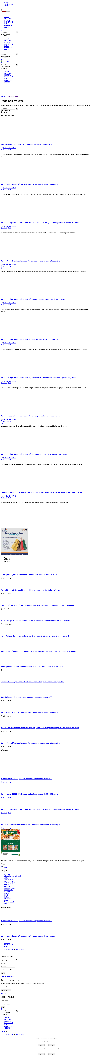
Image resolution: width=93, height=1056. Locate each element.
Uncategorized (9, 902)
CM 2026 (7, 886)
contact (6, 6)
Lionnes (6, 893)
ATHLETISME (8, 879)
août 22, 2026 (6, 266)
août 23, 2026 (6, 228)
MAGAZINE (8, 18)
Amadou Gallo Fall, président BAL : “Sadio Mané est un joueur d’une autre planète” (32, 682)
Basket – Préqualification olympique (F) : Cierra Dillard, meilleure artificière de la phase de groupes (38, 378)
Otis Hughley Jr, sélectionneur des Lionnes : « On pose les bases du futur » (29, 575)
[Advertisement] (22, 92)
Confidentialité (9, 4)
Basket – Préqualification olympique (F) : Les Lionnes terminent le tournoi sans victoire (34, 454)
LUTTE (6, 24)
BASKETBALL (8, 22)
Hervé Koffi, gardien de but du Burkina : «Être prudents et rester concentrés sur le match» (35, 621)
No (52, 1045)
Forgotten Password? (8, 976)
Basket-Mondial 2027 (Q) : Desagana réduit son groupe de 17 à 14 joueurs (29, 184)
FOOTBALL (7, 20)
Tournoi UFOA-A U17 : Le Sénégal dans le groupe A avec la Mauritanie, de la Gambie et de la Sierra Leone (41, 492)
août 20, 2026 (6, 498)
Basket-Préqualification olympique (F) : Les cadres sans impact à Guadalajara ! (31, 261)
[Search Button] (17, 32)
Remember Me (7, 970)
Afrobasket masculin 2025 (12, 876)
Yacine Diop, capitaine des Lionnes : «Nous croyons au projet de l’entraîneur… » (31, 590)
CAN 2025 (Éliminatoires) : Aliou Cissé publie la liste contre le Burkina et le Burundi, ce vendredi (37, 605)
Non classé (8, 898)
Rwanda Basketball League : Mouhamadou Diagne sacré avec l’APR (26, 144)
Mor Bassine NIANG (9, 148)
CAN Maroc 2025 (9, 883)
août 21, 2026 (6, 383)
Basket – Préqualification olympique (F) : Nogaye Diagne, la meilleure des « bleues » (33, 299)
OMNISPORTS (9, 25)
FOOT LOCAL (8, 890)
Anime (6, 878)
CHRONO (7, 27)
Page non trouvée (12, 96)
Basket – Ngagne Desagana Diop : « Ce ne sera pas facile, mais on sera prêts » (31, 416)
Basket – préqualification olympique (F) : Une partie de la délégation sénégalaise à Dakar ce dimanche (40, 223)
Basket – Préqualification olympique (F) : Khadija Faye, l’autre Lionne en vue (29, 339)
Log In (4, 993)
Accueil (6, 17)
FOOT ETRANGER (9, 888)
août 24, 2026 (6, 149)
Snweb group (19, 949)
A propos (7, 2)
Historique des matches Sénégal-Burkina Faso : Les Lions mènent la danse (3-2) (32, 667)
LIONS (6, 895)
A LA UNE (7, 874)
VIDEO (6, 904)
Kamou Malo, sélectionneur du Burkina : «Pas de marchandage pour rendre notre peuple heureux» (38, 651)
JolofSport (9, 949)
